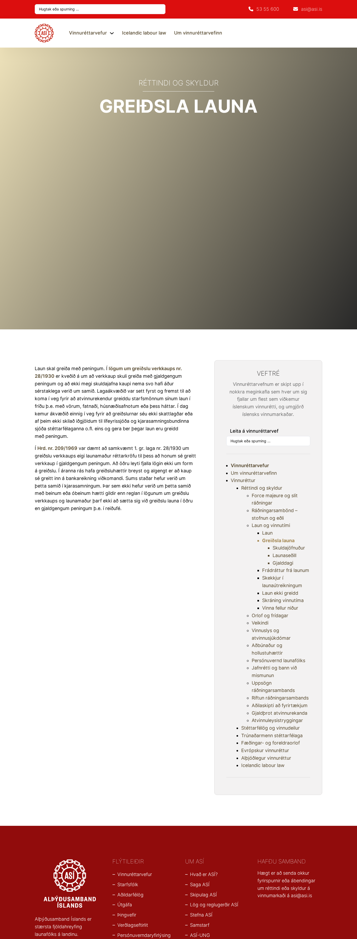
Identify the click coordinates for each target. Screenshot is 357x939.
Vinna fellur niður (280, 608)
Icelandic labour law (144, 33)
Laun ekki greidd (280, 593)
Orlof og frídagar (270, 615)
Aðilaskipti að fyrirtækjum (280, 705)
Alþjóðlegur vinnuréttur (266, 758)
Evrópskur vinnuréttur (265, 750)
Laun (267, 533)
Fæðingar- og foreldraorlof (270, 743)
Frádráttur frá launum (285, 570)
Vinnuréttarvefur (88, 33)
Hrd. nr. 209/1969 (57, 448)
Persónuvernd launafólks (278, 660)
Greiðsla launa (278, 540)
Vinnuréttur (243, 480)
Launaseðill (284, 555)
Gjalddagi (283, 563)
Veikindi (260, 623)
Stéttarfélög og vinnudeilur (270, 728)
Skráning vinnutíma (283, 600)
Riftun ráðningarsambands (280, 698)
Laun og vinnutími (271, 525)
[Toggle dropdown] (112, 33)
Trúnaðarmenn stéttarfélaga (272, 735)
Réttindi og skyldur (261, 488)
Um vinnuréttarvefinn (198, 33)
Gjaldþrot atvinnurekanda (279, 713)
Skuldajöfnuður (289, 548)
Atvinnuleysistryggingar (277, 720)
